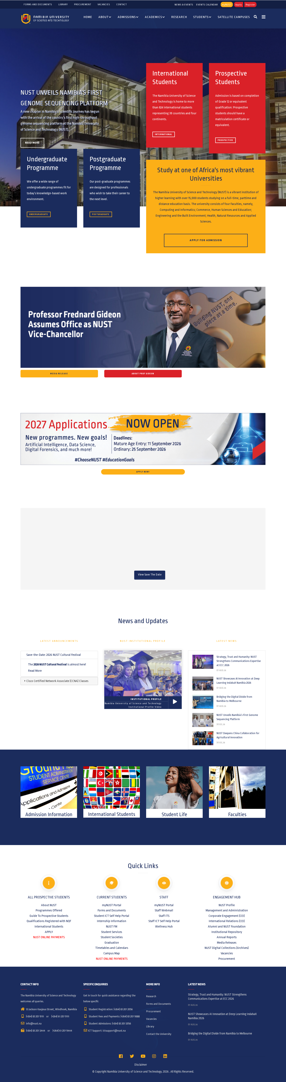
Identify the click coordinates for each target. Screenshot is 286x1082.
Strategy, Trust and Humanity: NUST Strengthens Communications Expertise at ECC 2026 (238, 661)
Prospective (225, 140)
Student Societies (112, 937)
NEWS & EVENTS (184, 4)
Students (201, 17)
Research (179, 17)
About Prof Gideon (143, 374)
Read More (32, 142)
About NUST (49, 905)
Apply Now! (143, 472)
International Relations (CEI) (227, 921)
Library (63, 4)
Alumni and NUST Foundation (227, 926)
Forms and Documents (38, 4)
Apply (238, 4)
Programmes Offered (49, 910)
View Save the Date (149, 574)
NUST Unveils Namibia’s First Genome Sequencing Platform (237, 717)
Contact (121, 4)
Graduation (111, 942)
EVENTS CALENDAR (207, 4)
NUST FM (111, 926)
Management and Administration (227, 910)
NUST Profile (227, 905)
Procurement (82, 4)
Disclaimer (140, 1064)
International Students (49, 926)
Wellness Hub (164, 926)
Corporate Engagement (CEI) (227, 915)
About (103, 17)
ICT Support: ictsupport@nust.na (107, 1030)
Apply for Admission (206, 240)
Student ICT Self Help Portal (111, 915)
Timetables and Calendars (111, 947)
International (163, 134)
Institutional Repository (226, 932)
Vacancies (104, 4)
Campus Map (111, 953)
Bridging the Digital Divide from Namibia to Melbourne (234, 698)
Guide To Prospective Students (49, 915)
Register (250, 4)
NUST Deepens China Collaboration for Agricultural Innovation (237, 735)
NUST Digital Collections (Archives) (227, 947)
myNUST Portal (111, 905)
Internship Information (111, 921)
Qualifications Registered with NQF (49, 921)
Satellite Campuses (234, 17)
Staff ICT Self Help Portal (164, 921)
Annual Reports (227, 937)
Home (88, 17)
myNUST (227, 4)
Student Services (111, 932)
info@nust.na (33, 1023)
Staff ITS (164, 915)
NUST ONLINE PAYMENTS (49, 937)
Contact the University (158, 1034)
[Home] (46, 18)
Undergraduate (38, 214)
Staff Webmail (164, 910)
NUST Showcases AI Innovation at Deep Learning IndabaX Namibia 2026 (238, 680)
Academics (153, 17)
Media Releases (226, 942)
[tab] (59, 655)
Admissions (127, 17)
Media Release (59, 374)
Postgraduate (101, 214)
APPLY (49, 932)
